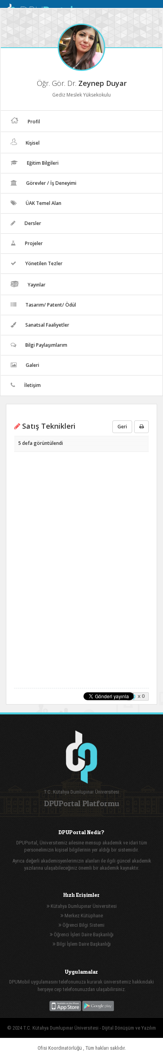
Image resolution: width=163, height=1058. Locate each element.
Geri (122, 426)
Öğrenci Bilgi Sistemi (82, 925)
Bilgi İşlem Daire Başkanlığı (83, 944)
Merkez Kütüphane (83, 916)
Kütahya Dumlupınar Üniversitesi (83, 906)
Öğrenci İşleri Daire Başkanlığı (83, 934)
